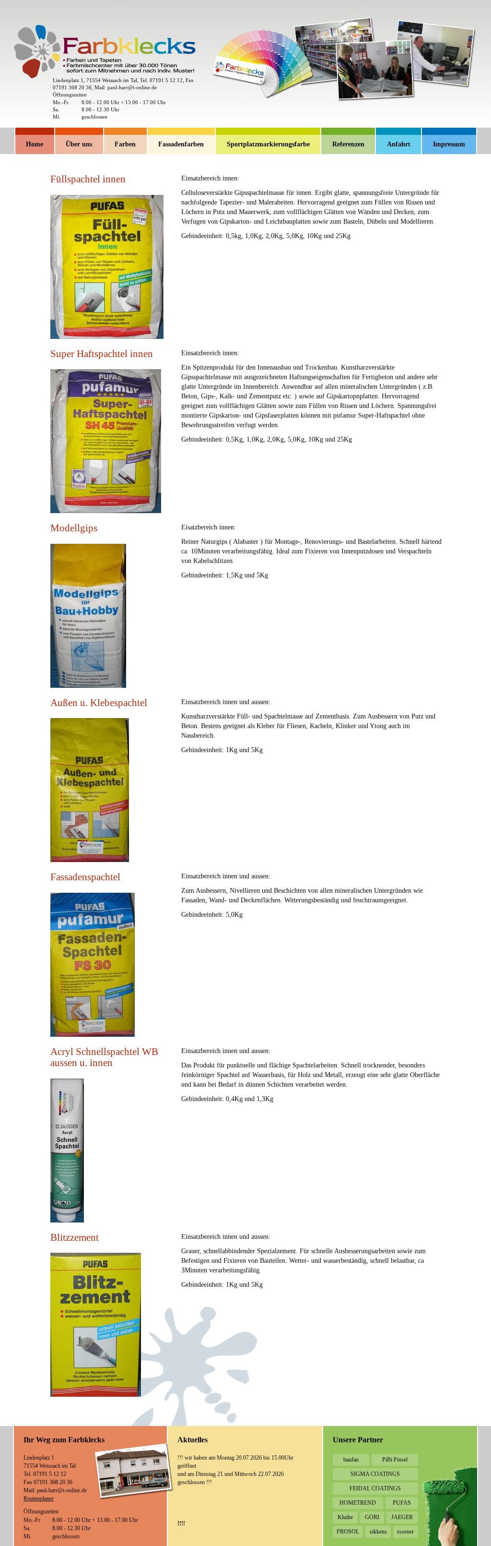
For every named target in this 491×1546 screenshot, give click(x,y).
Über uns (79, 144)
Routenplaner (38, 1498)
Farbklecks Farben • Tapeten (29, 29)
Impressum (449, 144)
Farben (125, 144)
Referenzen (348, 144)
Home (34, 144)
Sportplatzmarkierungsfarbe (268, 144)
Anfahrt (398, 144)
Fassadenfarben (181, 144)
